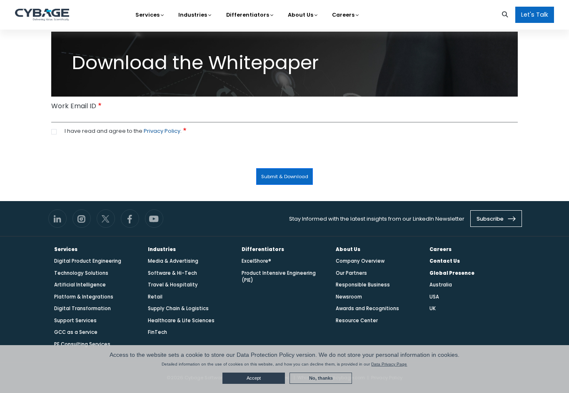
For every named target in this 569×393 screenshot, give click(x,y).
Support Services (75, 320)
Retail (155, 297)
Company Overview (360, 261)
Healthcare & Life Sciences (181, 320)
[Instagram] (81, 218)
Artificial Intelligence (80, 284)
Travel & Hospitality (173, 284)
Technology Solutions (81, 273)
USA (434, 297)
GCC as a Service (75, 332)
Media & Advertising (173, 261)
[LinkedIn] (57, 218)
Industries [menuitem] (193, 14)
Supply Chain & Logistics (178, 308)
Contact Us (444, 261)
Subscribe (491, 218)
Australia (440, 284)
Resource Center (357, 320)
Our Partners (351, 273)
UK (432, 308)
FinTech (157, 332)
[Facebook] (130, 218)
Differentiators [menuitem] (248, 14)
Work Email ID (73, 106)
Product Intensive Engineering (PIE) (279, 277)
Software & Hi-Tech (172, 273)
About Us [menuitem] (301, 14)
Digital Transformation (82, 308)
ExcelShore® (256, 261)
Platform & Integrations (83, 297)
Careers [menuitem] (344, 14)
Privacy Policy (162, 130)
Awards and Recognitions (367, 308)
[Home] (42, 14)
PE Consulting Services (82, 344)
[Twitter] (106, 218)
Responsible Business (363, 284)
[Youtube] (154, 218)
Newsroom (349, 297)
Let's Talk (534, 14)
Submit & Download (284, 176)
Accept (254, 378)
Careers (440, 249)
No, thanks (321, 378)
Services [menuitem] (148, 14)
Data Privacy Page (389, 364)
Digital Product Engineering (87, 261)
